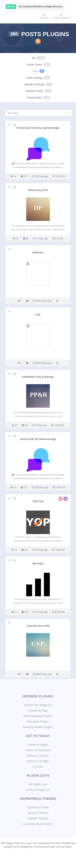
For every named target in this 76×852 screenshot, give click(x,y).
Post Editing (34, 77)
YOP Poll (38, 501)
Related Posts (34, 91)
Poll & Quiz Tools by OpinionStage (37, 128)
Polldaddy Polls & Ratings (38, 376)
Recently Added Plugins (38, 727)
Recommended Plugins (38, 716)
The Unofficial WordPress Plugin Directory (35, 6)
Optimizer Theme (38, 807)
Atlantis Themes (38, 813)
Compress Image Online (38, 824)
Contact (38, 766)
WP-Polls (38, 563)
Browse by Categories (38, 705)
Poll (35, 71)
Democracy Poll (38, 190)
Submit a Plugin (38, 744)
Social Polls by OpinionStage (38, 439)
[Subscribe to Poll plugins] (38, 41)
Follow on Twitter (38, 755)
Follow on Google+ (38, 761)
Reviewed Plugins (38, 721)
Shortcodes (34, 97)
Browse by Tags (38, 710)
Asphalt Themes (38, 818)
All (33, 58)
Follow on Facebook (37, 750)
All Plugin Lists (38, 784)
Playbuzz (38, 252)
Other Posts (34, 64)
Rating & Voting (34, 84)
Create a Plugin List (38, 789)
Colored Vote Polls (38, 625)
